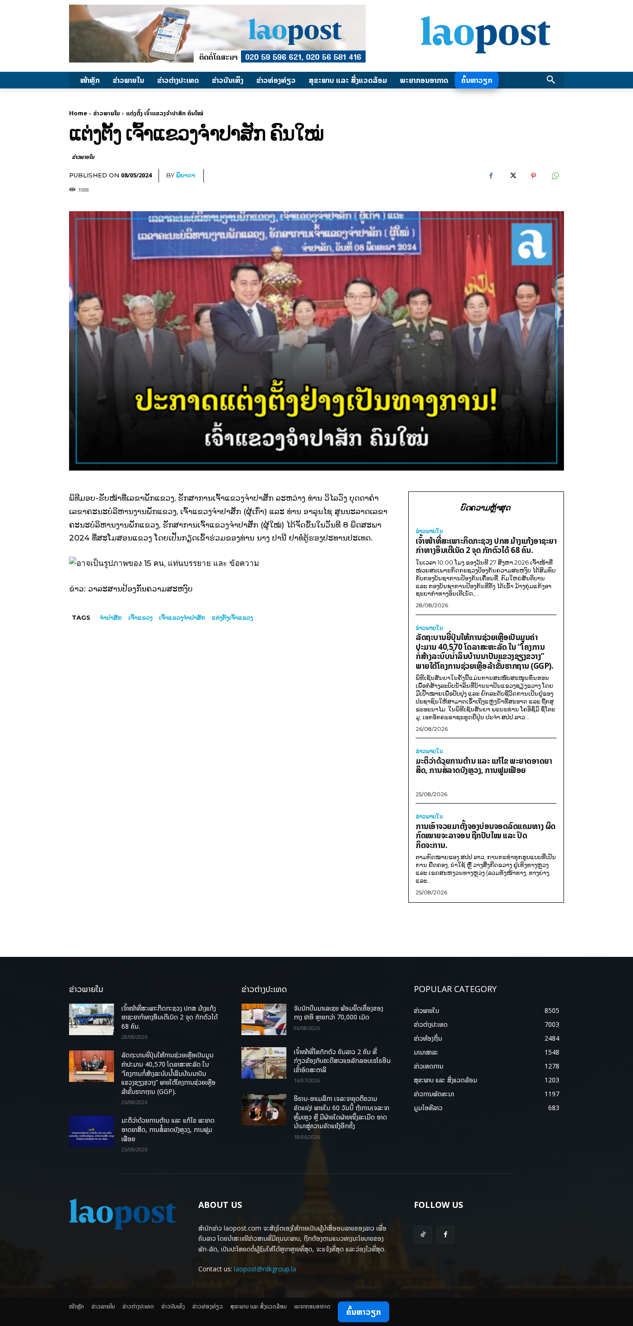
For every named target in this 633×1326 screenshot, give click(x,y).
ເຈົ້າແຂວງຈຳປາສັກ (182, 617)
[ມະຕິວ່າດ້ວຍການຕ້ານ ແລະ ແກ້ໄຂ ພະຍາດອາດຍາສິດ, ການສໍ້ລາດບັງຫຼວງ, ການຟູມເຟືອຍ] (91, 1131)
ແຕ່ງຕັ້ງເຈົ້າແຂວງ (232, 617)
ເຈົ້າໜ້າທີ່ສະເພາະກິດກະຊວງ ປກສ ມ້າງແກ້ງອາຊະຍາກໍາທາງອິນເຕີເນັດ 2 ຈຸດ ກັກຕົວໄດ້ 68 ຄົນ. (486, 545)
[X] (512, 176)
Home (78, 113)
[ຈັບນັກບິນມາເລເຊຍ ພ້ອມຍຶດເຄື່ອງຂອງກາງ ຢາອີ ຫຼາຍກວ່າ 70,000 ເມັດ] (263, 1019)
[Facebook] (490, 176)
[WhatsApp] (554, 176)
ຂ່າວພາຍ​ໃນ (106, 113)
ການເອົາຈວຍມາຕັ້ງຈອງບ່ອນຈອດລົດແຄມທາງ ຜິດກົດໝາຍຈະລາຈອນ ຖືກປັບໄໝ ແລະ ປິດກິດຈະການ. (486, 835)
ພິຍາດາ (185, 175)
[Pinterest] (533, 176)
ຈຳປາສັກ (111, 617)
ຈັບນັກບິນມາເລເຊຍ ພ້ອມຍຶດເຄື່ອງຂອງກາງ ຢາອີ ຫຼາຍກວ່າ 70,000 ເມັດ (338, 1013)
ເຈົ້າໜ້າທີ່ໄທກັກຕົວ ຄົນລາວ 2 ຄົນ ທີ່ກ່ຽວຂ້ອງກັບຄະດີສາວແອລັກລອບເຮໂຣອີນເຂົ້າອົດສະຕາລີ (342, 1060)
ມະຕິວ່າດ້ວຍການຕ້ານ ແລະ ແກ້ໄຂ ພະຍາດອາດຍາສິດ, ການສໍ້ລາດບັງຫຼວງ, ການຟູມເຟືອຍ (484, 765)
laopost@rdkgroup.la (265, 1268)
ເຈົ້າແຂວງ (140, 617)
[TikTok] (423, 1234)
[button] (551, 80)
